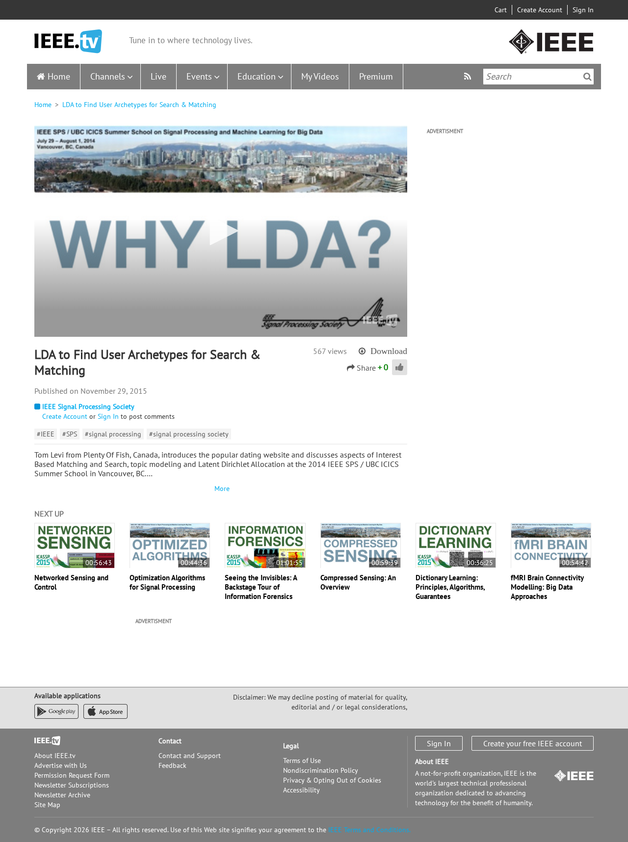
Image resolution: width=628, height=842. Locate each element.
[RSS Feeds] (468, 76)
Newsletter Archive (62, 794)
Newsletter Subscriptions (71, 785)
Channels (107, 76)
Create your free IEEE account (532, 743)
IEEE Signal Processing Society (88, 406)
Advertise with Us (60, 765)
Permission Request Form (71, 775)
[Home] (68, 41)
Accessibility (301, 790)
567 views (330, 351)
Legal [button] (291, 745)
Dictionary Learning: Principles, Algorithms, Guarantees (450, 587)
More (220, 488)
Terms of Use (302, 760)
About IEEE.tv (55, 755)
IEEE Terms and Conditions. (369, 829)
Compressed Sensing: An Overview (358, 582)
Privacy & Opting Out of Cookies (332, 780)
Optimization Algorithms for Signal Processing (167, 582)
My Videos (320, 76)
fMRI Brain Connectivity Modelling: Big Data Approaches (547, 587)
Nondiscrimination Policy (320, 770)
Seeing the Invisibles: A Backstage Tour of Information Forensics (261, 587)
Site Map (47, 804)
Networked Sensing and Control (71, 582)
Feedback (172, 765)
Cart (501, 9)
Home (59, 76)
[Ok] (587, 76)
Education (256, 76)
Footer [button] (44, 740)
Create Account (539, 9)
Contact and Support (189, 755)
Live (158, 76)
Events (199, 76)
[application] (220, 231)
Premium (376, 76)
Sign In (583, 9)
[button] (220, 230)
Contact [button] (170, 740)
